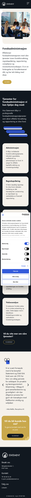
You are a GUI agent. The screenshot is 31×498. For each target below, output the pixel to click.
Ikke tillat (15, 282)
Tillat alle (15, 271)
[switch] (26, 248)
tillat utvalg (15, 276)
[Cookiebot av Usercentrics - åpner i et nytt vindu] (22, 215)
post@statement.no (12, 479)
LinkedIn (4, 488)
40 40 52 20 (7, 477)
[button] (28, 3)
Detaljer (23, 266)
